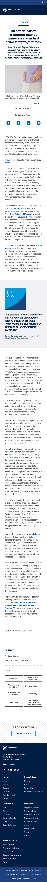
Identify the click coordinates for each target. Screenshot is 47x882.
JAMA (7, 163)
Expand (36, 103)
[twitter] (18, 123)
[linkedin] (28, 123)
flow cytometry (11, 457)
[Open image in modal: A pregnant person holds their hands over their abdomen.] (23, 79)
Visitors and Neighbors (13, 686)
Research (23, 22)
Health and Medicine (33, 678)
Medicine (14, 702)
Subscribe (23, 733)
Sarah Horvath (19, 208)
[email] (39, 123)
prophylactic (34, 534)
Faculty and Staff (33, 686)
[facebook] (8, 123)
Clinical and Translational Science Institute (33, 702)
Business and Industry (14, 694)
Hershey (33, 694)
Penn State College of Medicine (18, 214)
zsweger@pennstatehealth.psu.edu (18, 660)
